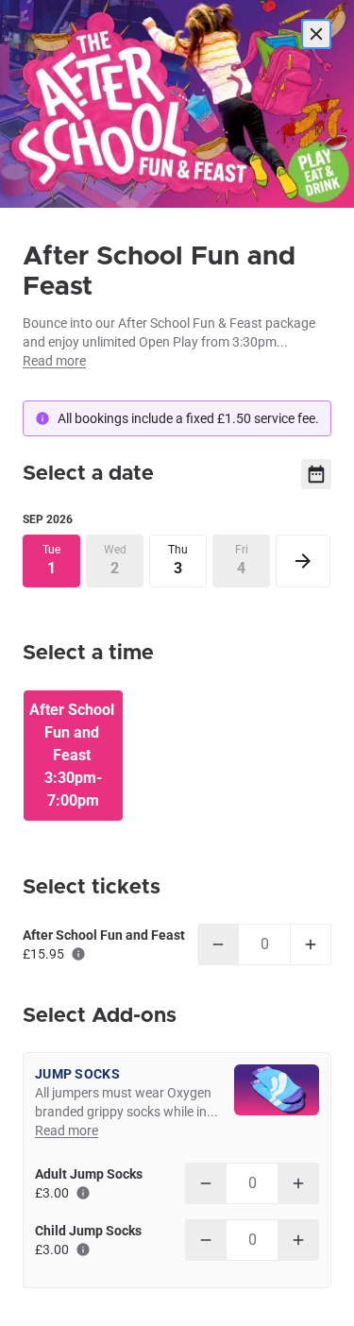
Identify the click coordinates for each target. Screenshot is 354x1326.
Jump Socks (77, 1073)
